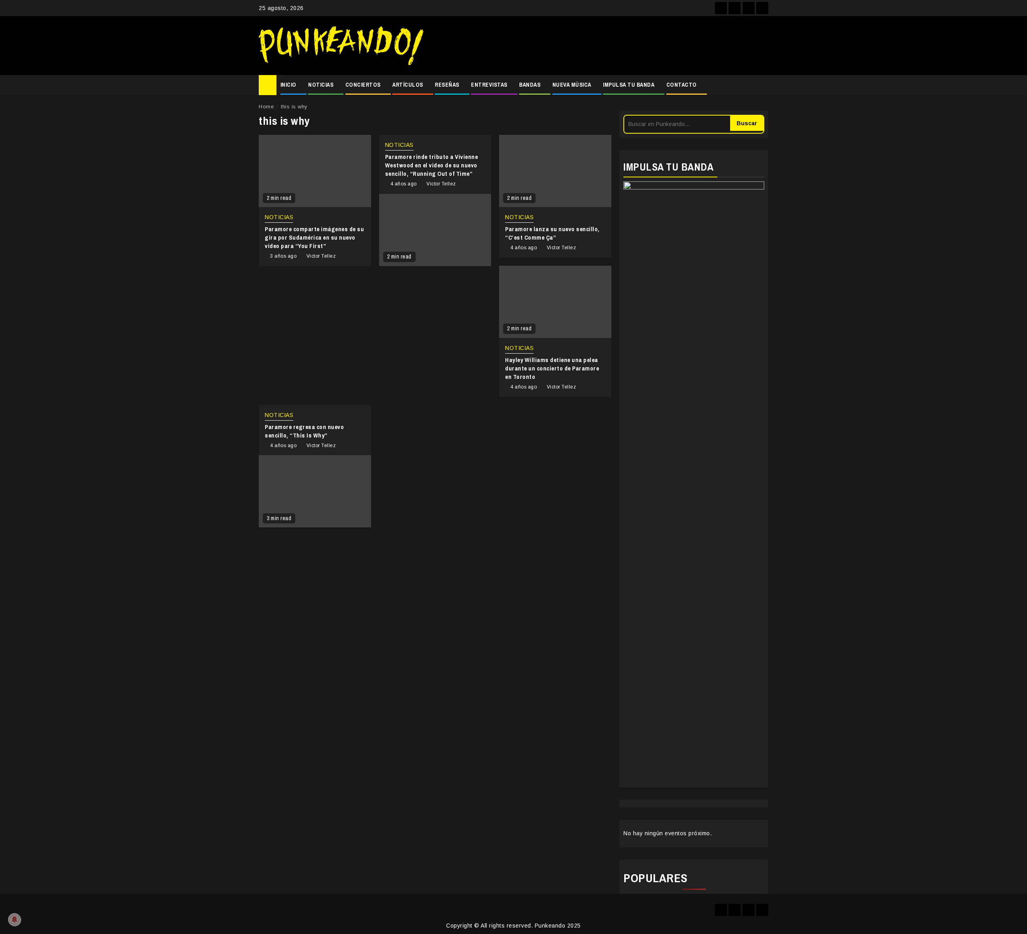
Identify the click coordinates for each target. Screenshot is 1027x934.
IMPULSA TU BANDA (628, 84)
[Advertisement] (599, 46)
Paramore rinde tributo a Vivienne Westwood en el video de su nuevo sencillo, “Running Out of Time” (431, 165)
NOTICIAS (320, 84)
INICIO (288, 84)
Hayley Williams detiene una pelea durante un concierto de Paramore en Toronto (552, 368)
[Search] (762, 85)
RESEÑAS (447, 84)
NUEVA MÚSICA (571, 84)
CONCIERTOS (363, 84)
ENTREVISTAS (489, 84)
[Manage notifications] (14, 919)
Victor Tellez (321, 256)
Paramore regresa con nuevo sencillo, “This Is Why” (304, 431)
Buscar (747, 123)
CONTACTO (681, 84)
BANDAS (529, 84)
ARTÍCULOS (407, 84)
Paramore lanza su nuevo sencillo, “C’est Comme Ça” (552, 233)
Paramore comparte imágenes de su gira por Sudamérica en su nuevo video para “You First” (314, 237)
